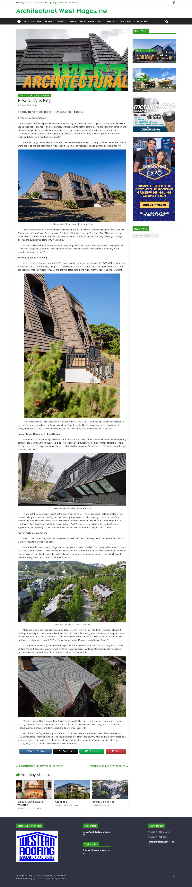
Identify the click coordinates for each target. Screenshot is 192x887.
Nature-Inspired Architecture (109, 765)
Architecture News (143, 46)
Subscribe (126, 21)
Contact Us (110, 21)
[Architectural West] (19, 21)
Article (28, 21)
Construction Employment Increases (39, 765)
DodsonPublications (28, 105)
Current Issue (142, 21)
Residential (44, 95)
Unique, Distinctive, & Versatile (30, 803)
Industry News (45, 21)
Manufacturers (76, 21)
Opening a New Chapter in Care (154, 53)
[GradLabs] (72, 781)
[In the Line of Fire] (110, 781)
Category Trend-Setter (59, 2)
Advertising (94, 21)
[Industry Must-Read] (154, 69)
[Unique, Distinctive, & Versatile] (34, 781)
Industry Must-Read (149, 84)
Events (60, 21)
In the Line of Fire (104, 801)
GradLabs (61, 801)
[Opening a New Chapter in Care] (154, 40)
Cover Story (32, 95)
